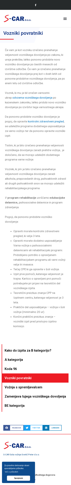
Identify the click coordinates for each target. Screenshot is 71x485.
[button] (65, 18)
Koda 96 (11, 369)
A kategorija (14, 360)
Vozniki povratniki (18, 378)
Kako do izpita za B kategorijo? (28, 350)
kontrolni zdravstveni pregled (46, 121)
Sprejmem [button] (18, 478)
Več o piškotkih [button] (11, 472)
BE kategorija (15, 406)
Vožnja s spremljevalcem (23, 387)
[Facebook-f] (35, 5)
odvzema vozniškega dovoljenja (32, 97)
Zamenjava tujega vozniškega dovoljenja (35, 396)
